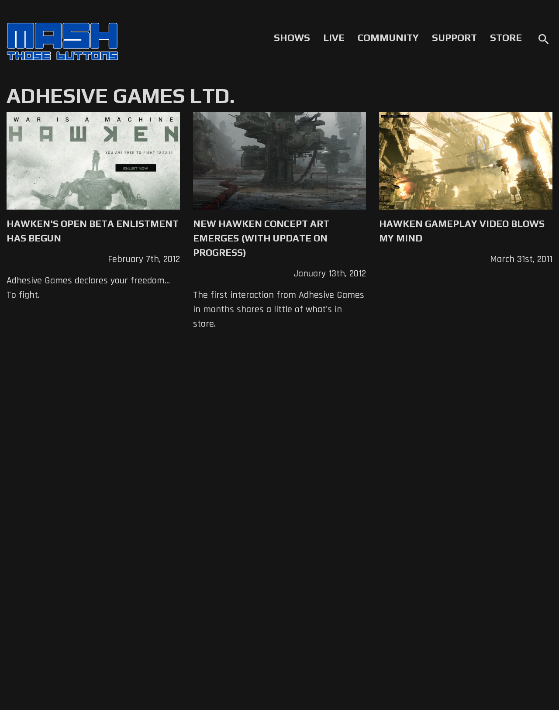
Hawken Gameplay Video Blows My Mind (462, 231)
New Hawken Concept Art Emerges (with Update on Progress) (261, 238)
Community (388, 37)
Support (454, 37)
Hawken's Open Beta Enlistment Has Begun (93, 231)
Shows (292, 37)
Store (506, 37)
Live (334, 37)
